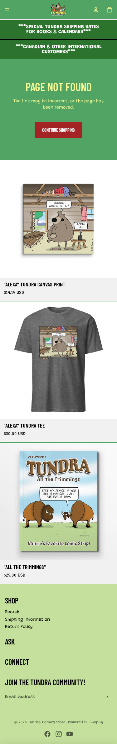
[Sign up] (106, 697)
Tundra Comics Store (47, 722)
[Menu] (7, 10)
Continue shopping (58, 130)
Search (12, 612)
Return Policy (19, 627)
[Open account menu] (96, 10)
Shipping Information (27, 620)
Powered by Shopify (85, 722)
